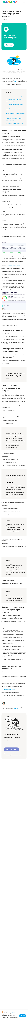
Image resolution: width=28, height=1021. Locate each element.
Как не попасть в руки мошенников (14, 123)
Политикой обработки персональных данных (13, 754)
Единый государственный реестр (8, 689)
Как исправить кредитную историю (14, 104)
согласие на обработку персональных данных (15, 753)
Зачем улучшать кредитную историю (14, 96)
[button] (24, 2)
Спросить (9, 45)
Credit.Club (15, 81)
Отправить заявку (11, 749)
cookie (13, 1012)
